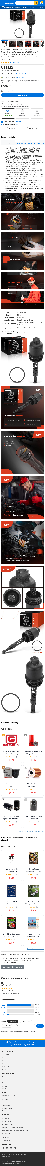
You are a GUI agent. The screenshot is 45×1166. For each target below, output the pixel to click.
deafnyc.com (20, 77)
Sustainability (6, 1067)
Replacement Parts (29, 144)
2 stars (3, 1012)
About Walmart (7, 1055)
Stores (4, 1080)
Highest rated (26, 1021)
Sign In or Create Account (17, 1042)
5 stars (3, 1005)
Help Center (35, 1042)
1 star (3, 1014)
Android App (6, 1140)
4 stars (3, 1007)
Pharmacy (5, 1099)
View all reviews (8, 998)
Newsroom (5, 1061)
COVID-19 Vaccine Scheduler (11, 1096)
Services (17, 7)
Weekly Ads (30, 1045)
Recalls (4, 1102)
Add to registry (33, 128)
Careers (4, 1058)
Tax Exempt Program (8, 1111)
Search (40, 1026)
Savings (25, 7)
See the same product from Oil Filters (31, 831)
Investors (5, 1064)
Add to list (12, 128)
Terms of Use (6, 1118)
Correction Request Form (12, 967)
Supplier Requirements (9, 1070)
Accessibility (6, 1105)
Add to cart (22, 95)
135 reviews (16, 62)
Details (17, 124)
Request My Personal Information (12, 1127)
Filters (38, 144)
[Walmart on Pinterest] (15, 1148)
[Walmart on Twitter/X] (7, 1148)
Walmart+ (5, 1086)
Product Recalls (7, 1108)
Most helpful (7, 1026)
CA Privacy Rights (7, 1124)
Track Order (17, 1045)
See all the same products (35, 949)
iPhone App (5, 1137)
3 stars (3, 1010)
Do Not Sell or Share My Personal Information (16, 1130)
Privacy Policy (6, 1121)
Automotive (19, 144)
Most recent (12, 1021)
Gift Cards (5, 1089)
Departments (8, 7)
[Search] (36, 3)
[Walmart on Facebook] (3, 1148)
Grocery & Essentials (36, 7)
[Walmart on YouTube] (11, 1148)
